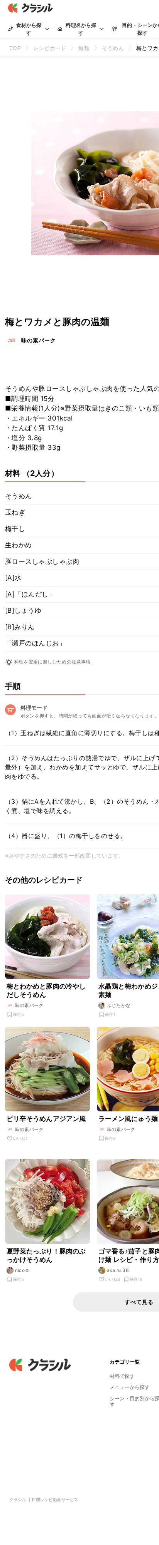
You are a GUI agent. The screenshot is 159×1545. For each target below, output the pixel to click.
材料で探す (122, 1376)
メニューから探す (130, 1387)
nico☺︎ (22, 1270)
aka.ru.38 (118, 1270)
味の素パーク (38, 340)
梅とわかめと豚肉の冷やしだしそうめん (46, 990)
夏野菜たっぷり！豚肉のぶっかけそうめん (46, 1255)
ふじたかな (119, 1005)
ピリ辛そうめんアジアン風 (46, 1119)
